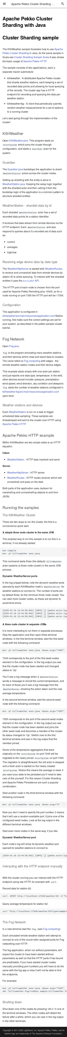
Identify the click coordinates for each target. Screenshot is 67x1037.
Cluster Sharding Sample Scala (31, 57)
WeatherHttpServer (18, 268)
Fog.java (14, 346)
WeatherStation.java (13, 184)
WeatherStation (17, 412)
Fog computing (32, 361)
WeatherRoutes (53, 268)
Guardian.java (15, 169)
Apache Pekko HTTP (34, 61)
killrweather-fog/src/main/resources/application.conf (30, 391)
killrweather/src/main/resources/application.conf (28, 316)
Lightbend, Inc (30, 1030)
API (31, 280)
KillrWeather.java (18, 140)
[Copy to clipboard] (64, 550)
